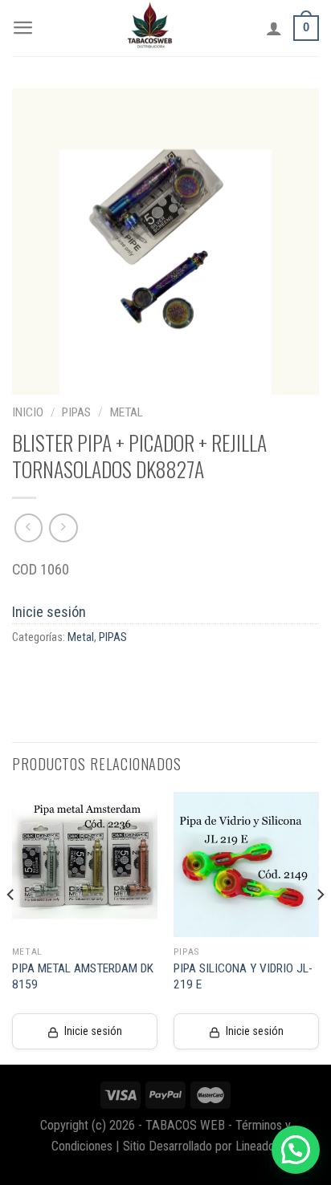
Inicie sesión (49, 611)
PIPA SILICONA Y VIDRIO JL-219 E (243, 976)
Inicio (27, 412)
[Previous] (11, 927)
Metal (126, 412)
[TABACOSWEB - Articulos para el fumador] (150, 28)
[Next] (320, 927)
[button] (296, 1150)
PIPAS (76, 412)
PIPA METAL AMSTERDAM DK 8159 (82, 976)
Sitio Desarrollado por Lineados (201, 1146)
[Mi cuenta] (274, 28)
